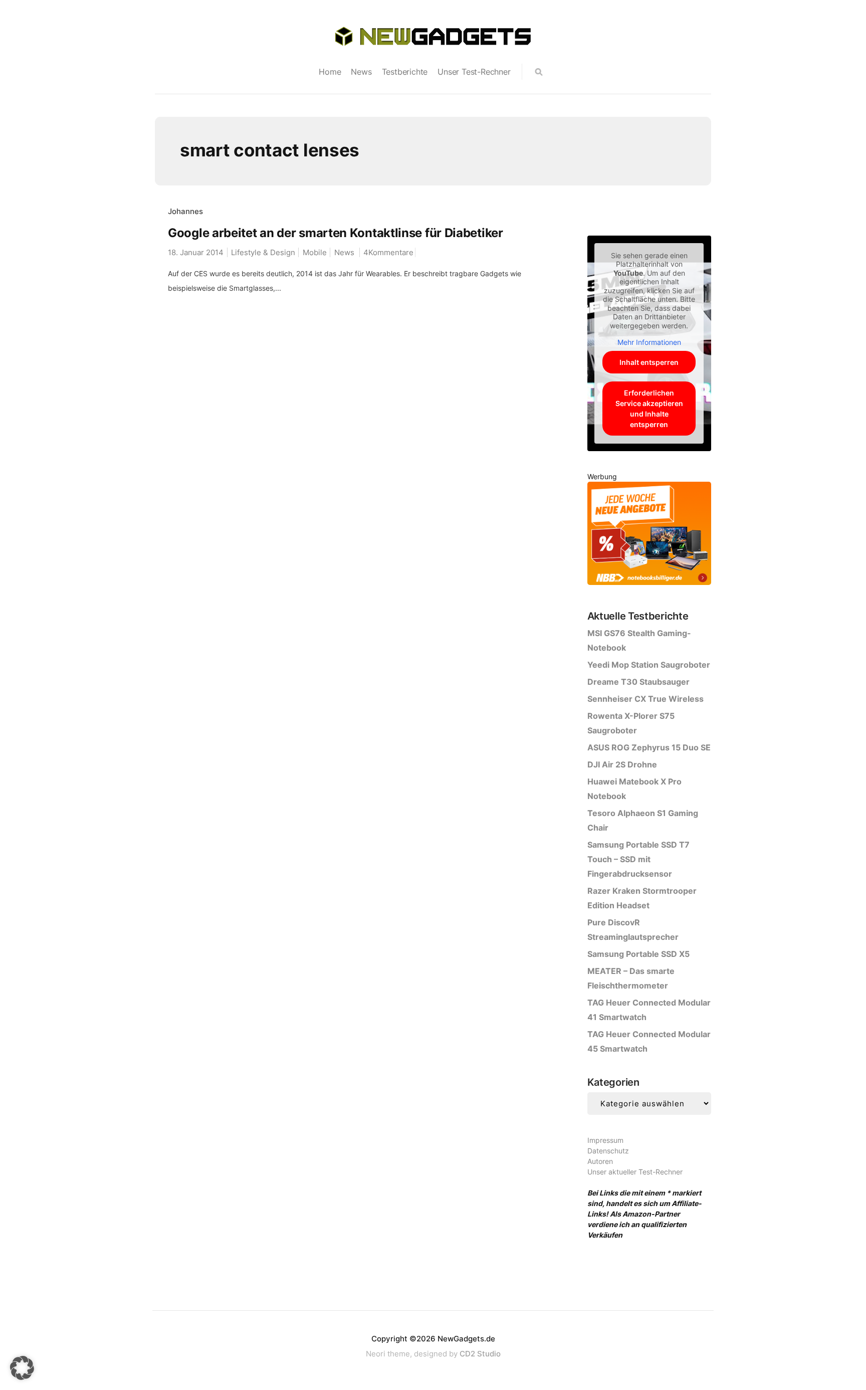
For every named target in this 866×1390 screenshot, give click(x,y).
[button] (22, 1368)
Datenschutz (608, 1150)
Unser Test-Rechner (474, 72)
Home (330, 72)
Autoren (600, 1161)
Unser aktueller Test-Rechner (635, 1171)
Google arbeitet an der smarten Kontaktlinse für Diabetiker (335, 233)
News (361, 72)
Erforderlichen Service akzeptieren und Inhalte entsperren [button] (649, 408)
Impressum (605, 1140)
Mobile (315, 252)
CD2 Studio (480, 1353)
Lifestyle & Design (263, 252)
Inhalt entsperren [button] (649, 362)
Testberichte (405, 72)
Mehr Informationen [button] (649, 342)
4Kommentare (388, 252)
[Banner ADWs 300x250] (649, 535)
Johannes (185, 211)
